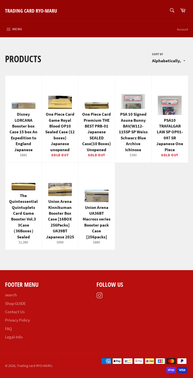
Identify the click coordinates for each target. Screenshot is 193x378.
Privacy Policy (17, 320)
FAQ (8, 328)
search (11, 295)
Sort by (157, 54)
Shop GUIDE (15, 303)
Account (182, 29)
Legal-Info (14, 337)
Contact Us (15, 311)
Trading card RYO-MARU (31, 10)
